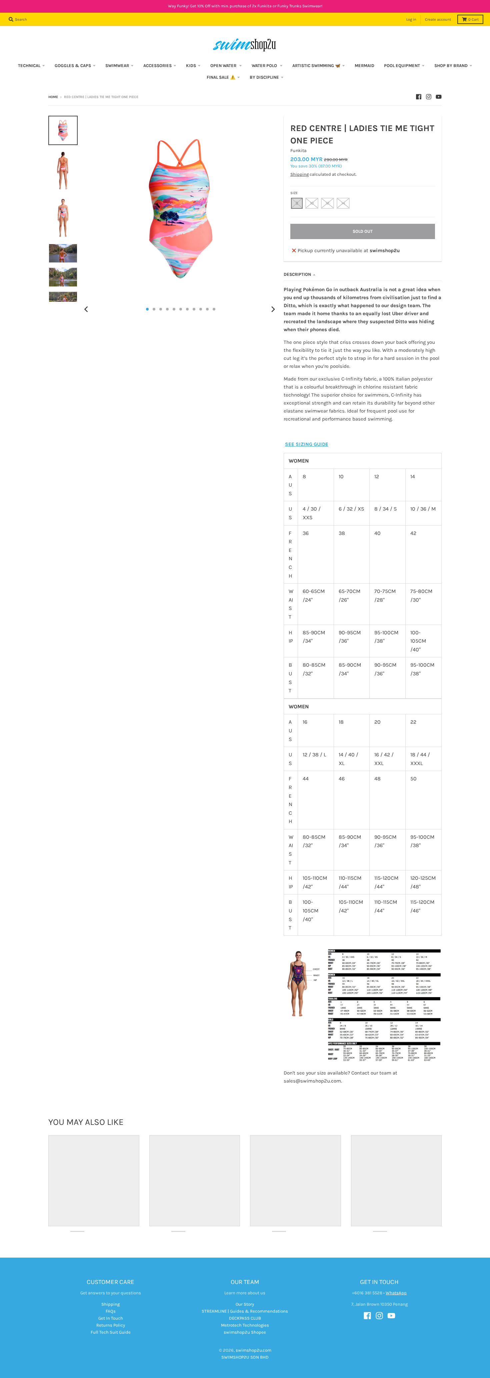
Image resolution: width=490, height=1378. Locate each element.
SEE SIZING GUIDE (306, 444)
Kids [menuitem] (191, 65)
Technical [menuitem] (29, 65)
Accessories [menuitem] (157, 65)
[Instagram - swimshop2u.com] (429, 97)
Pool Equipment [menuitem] (402, 65)
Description (297, 274)
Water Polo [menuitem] (265, 65)
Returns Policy (110, 1325)
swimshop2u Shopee (245, 1332)
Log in (411, 19)
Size (294, 193)
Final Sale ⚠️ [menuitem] (221, 77)
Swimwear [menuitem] (117, 65)
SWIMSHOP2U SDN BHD (245, 1357)
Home (53, 97)
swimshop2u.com (253, 1350)
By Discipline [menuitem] (264, 77)
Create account (438, 19)
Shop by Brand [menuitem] (451, 65)
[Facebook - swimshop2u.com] (419, 97)
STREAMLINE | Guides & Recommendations (245, 1311)
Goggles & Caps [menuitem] (73, 65)
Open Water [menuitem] (223, 65)
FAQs (111, 1311)
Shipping (299, 174)
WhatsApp (396, 1292)
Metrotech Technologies (245, 1325)
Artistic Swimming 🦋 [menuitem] (316, 65)
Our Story (245, 1304)
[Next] (273, 309)
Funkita (298, 150)
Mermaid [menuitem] (364, 65)
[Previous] (87, 309)
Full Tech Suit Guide (111, 1332)
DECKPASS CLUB (245, 1318)
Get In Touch (110, 1318)
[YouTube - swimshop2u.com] (439, 97)
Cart (473, 19)
